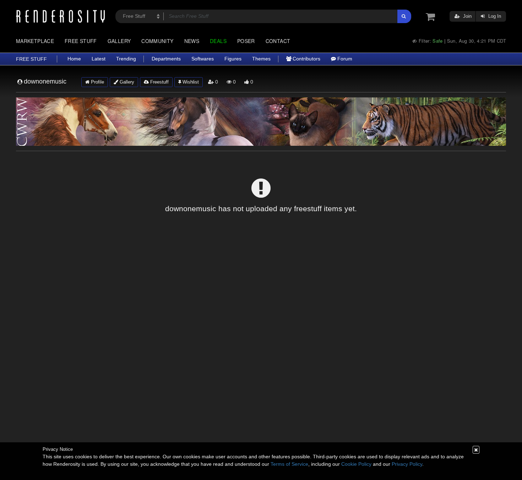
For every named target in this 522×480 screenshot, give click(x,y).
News (191, 40)
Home (74, 59)
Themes (261, 59)
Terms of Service (289, 464)
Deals (218, 40)
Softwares (202, 59)
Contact (278, 40)
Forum (344, 59)
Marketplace (35, 40)
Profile (96, 82)
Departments (166, 59)
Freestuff (159, 82)
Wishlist (190, 82)
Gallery (119, 40)
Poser (246, 40)
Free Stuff (81, 40)
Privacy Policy (407, 464)
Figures (232, 59)
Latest (98, 59)
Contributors (305, 59)
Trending (126, 59)
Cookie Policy (356, 464)
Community (157, 40)
